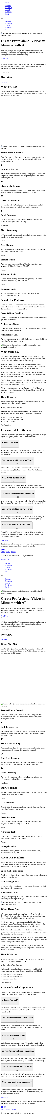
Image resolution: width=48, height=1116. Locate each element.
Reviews (8, 12)
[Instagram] (1, 550)
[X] (5, 550)
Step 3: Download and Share (13, 419)
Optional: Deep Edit (10, 421)
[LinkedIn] (3, 550)
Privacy (13, 552)
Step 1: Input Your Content (12, 408)
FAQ (7, 14)
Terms (8, 552)
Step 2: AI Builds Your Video (13, 417)
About (7, 10)
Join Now (4, 58)
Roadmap (8, 8)
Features (8, 6)
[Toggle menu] (2, 18)
